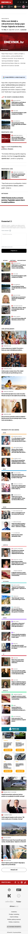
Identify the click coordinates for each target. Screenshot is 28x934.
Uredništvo (14, 911)
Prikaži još (14, 869)
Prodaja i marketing (14, 914)
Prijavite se (14, 250)
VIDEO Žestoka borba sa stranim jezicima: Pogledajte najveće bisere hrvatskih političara (13, 200)
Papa (2, 146)
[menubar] (23, 2)
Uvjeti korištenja (14, 916)
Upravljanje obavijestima (15, 926)
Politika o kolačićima (14, 922)
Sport (12, 6)
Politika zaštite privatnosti (14, 919)
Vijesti (5, 6)
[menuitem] (23, 2)
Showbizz (19, 6)
